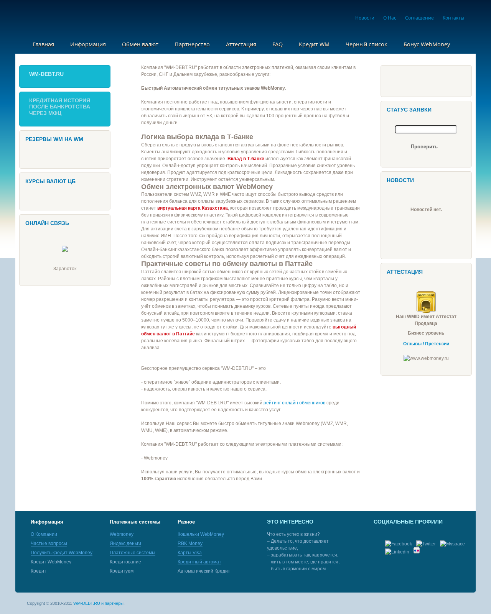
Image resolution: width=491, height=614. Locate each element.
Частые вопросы (49, 543)
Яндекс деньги (125, 543)
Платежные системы (132, 552)
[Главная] (70, 18)
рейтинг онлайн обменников (294, 403)
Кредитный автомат (199, 562)
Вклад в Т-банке (245, 158)
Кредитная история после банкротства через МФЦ (59, 107)
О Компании (44, 534)
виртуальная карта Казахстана (192, 208)
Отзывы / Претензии (426, 343)
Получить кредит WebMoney (61, 552)
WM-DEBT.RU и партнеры (98, 603)
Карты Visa (190, 552)
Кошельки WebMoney (201, 534)
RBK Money (190, 543)
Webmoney (121, 534)
